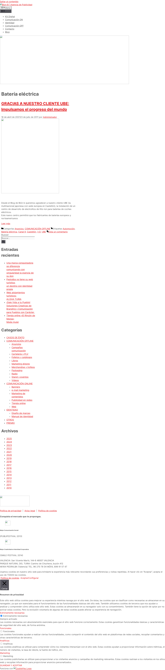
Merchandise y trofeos (23, 367)
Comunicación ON (14, 19)
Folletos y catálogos (22, 357)
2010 (9, 488)
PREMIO (10, 423)
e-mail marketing (20, 390)
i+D (39, 231)
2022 (9, 448)
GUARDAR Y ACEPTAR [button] (11, 665)
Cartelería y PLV (20, 354)
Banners (16, 387)
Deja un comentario (58, 231)
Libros (15, 360)
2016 (9, 468)
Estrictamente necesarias (15, 616)
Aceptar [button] (24, 578)
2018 (8, 461)
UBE (44, 231)
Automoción (69, 228)
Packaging (17, 370)
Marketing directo (21, 364)
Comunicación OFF (14, 25)
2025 (9, 438)
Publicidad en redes (22, 400)
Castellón (31, 231)
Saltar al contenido (9, 1)
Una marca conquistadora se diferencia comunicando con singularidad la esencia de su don (20, 269)
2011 (8, 484)
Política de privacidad (10, 510)
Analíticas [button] (4, 640)
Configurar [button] (33, 578)
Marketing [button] (5, 653)
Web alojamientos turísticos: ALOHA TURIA (15, 295)
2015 (8, 471)
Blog (7, 32)
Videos (15, 380)
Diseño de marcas (21, 413)
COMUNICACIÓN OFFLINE (37, 228)
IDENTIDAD (12, 410)
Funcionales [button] (5, 628)
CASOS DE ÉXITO (15, 337)
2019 (9, 458)
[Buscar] (3, 241)
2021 (8, 451)
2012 (8, 481)
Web (14, 406)
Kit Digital (10, 16)
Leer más (5, 223)
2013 (9, 478)
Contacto (9, 29)
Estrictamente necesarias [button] (12, 612)
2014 (9, 474)
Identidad (9, 22)
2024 (9, 442)
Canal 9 (22, 231)
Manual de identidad (22, 416)
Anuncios (19, 228)
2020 (9, 455)
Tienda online (19, 403)
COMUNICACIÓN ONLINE (19, 383)
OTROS (10, 420)
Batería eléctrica (9, 231)
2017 (8, 465)
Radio (15, 374)
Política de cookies (47, 510)
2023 (9, 445)
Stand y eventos (20, 377)
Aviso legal (29, 510)
